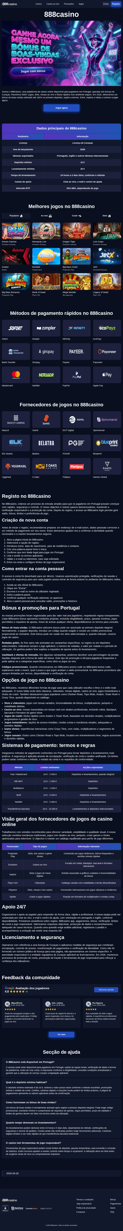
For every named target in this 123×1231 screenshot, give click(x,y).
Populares (14, 216)
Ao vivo (44, 216)
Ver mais (61, 1034)
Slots (105, 216)
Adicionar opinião (106, 990)
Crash (74, 216)
